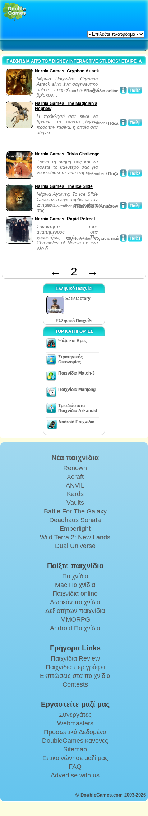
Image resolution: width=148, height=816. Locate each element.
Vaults (75, 502)
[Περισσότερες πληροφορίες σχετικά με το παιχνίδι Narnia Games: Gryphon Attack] (123, 90)
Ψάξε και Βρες (72, 340)
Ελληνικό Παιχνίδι (74, 320)
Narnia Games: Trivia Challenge (67, 153)
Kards (75, 494)
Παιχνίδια (75, 576)
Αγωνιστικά (107, 238)
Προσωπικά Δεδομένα (75, 732)
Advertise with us (75, 775)
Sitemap (75, 749)
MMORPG (75, 619)
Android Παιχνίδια (76, 421)
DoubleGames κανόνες (75, 740)
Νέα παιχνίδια (75, 458)
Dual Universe (75, 546)
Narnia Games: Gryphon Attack (67, 71)
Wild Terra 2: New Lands (75, 537)
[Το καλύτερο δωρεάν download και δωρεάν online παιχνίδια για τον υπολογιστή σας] (14, 12)
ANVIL (75, 485)
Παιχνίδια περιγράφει (75, 667)
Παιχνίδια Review (75, 658)
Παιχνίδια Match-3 (76, 373)
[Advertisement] (61, 141)
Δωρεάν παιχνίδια (75, 602)
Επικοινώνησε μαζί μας (75, 758)
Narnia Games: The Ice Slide (64, 186)
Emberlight (75, 528)
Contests (75, 684)
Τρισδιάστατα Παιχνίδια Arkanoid (77, 408)
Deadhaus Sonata (75, 520)
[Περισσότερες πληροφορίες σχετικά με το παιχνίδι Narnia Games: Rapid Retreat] (123, 238)
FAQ (75, 766)
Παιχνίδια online (102, 90)
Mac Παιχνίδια (75, 584)
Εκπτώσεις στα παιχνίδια (75, 675)
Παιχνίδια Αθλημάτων (97, 206)
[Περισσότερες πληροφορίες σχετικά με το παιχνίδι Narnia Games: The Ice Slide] (123, 205)
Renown (75, 468)
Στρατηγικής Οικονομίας (70, 359)
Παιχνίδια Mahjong (77, 389)
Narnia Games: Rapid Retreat (65, 218)
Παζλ (113, 123)
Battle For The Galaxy (75, 511)
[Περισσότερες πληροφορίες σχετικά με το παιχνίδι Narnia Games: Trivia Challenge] (123, 173)
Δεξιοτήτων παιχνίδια (75, 610)
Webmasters (75, 723)
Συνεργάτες (75, 714)
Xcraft (75, 476)
